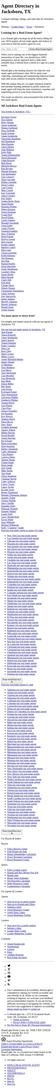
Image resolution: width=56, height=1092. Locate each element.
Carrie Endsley (8, 220)
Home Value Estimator (18, 878)
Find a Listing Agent (17, 870)
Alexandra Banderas (10, 138)
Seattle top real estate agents (20, 590)
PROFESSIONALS (16, 1067)
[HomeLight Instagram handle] (9, 973)
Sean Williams (8, 522)
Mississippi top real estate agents (22, 755)
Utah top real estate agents (19, 809)
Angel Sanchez (8, 438)
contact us (35, 1009)
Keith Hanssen (8, 255)
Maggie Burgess (9, 171)
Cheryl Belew (7, 147)
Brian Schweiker (9, 443)
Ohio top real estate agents (19, 785)
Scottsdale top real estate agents (22, 598)
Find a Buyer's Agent (17, 849)
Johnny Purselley (9, 411)
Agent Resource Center (18, 910)
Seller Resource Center (18, 883)
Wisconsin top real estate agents (22, 823)
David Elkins (7, 217)
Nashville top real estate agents (21, 565)
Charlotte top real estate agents (21, 560)
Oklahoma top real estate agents (22, 787)
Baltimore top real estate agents (21, 630)
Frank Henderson (9, 269)
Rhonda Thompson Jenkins (14, 495)
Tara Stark (6, 473)
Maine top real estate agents (20, 741)
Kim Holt (5, 282)
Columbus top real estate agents (22, 584)
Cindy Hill (6, 280)
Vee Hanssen (7, 258)
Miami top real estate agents (20, 600)
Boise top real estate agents (20, 668)
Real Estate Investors (17, 957)
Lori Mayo (6, 370)
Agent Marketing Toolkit (19, 915)
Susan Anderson (9, 125)
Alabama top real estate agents (21, 690)
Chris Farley (7, 225)
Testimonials (13, 946)
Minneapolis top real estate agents (23, 658)
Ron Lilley (6, 351)
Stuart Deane (7, 204)
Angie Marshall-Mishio (12, 359)
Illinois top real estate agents (20, 725)
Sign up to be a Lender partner (21, 925)
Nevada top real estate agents (20, 766)
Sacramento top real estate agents (22, 622)
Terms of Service (21, 1019)
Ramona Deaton (9, 206)
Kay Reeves (7, 416)
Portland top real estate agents (21, 587)
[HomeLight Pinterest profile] (9, 981)
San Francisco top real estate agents (23, 579)
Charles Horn (7, 285)
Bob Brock (6, 163)
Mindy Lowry (7, 356)
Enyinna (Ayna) (8, 117)
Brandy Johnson (9, 304)
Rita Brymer (7, 168)
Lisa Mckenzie (8, 378)
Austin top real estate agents (20, 557)
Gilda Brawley (8, 160)
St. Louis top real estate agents (21, 644)
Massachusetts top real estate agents (24, 747)
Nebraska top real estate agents (21, 763)
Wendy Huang (8, 288)
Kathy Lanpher (8, 345)
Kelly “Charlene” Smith (12, 527)
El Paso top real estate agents (20, 617)
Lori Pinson (6, 405)
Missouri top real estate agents (21, 757)
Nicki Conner (7, 185)
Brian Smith (7, 465)
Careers (10, 949)
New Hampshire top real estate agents (25, 768)
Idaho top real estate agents (20, 722)
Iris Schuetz (6, 441)
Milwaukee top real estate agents (22, 633)
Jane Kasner (7, 332)
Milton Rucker (8, 432)
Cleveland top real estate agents (22, 647)
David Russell (7, 435)
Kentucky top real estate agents (21, 736)
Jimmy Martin (7, 362)
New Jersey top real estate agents (22, 771)
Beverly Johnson (9, 301)
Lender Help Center (16, 931)
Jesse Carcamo (8, 179)
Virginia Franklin (9, 231)
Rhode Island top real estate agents (23, 795)
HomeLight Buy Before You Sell (22, 872)
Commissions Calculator (18, 886)
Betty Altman (7, 122)
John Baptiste (7, 144)
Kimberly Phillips (9, 400)
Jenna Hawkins (8, 266)
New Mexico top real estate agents (23, 774)
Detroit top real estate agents (20, 660)
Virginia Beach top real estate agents (24, 639)
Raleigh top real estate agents (20, 609)
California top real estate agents (22, 700)
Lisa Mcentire (7, 375)
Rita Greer (6, 250)
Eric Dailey (6, 198)
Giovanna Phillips (9, 397)
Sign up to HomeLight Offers (21, 904)
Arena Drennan (8, 212)
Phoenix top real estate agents (21, 552)
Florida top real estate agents (20, 714)
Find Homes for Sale (17, 851)
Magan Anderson (9, 128)
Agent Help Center (16, 912)
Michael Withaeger (10, 525)
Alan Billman (7, 149)
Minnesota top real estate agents (22, 752)
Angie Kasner (7, 310)
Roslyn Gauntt (8, 239)
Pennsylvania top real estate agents (23, 793)
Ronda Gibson (8, 244)
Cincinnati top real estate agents (22, 649)
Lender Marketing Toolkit (19, 933)
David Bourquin (9, 157)
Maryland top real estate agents (21, 744)
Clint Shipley (7, 454)
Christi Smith (7, 462)
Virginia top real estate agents (21, 814)
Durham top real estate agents (21, 674)
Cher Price (6, 408)
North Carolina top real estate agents (24, 779)
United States (17, 27)
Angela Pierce (7, 403)
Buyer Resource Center (18, 859)
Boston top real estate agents (20, 628)
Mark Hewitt (7, 277)
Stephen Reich (8, 419)
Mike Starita (7, 470)
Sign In (10, 1081)
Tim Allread (6, 119)
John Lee (5, 348)
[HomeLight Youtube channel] (9, 977)
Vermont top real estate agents (21, 812)
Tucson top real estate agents (20, 620)
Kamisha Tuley (8, 506)
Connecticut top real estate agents (23, 706)
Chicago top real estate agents (21, 541)
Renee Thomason (9, 492)
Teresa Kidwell (8, 335)
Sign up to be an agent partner (21, 901)
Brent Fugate (7, 236)
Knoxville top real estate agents (22, 666)
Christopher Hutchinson (12, 291)
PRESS (10, 1076)
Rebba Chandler (9, 182)
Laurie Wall (6, 514)
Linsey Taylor (7, 484)
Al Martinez (7, 364)
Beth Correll (7, 190)
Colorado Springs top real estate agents (25, 592)
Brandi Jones (7, 307)
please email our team (17, 1009)
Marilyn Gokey (8, 247)
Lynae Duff (6, 215)
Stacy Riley (6, 424)
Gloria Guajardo (9, 253)
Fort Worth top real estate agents (22, 595)
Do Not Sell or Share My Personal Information (29, 1025)
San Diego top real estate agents (22, 549)
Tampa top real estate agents (20, 606)
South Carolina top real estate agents (24, 798)
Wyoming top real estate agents (21, 825)
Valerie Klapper (8, 343)
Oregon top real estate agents (20, 790)
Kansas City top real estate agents (23, 625)
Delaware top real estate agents (21, 709)
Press (9, 952)
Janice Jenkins (8, 299)
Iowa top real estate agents (19, 730)
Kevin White (7, 519)
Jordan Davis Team (10, 201)
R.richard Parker (9, 392)
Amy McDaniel (8, 373)
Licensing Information (11, 1049)
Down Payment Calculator (19, 857)
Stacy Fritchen (8, 234)
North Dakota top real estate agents (23, 782)
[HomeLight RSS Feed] (8, 985)
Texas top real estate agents (20, 806)
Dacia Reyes (7, 422)
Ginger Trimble (8, 500)
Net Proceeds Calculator (18, 881)
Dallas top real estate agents (20, 554)
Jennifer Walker (8, 511)
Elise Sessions (7, 446)
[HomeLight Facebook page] (9, 970)
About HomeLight (16, 944)
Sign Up (11, 1084)
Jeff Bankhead (8, 141)
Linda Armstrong (9, 136)
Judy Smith (6, 468)
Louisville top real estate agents (22, 636)
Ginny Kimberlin (9, 337)
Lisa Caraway (7, 176)
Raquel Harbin (8, 263)
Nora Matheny (8, 367)
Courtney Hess (8, 272)
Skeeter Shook (8, 460)
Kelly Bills (6, 152)
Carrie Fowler (7, 228)
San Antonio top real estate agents (23, 546)
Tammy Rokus (8, 430)
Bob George (7, 242)
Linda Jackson (8, 293)
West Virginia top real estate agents (23, 820)
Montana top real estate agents (21, 760)
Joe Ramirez (7, 413)
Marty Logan (7, 354)
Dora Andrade (8, 130)
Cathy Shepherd (8, 451)
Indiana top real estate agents (20, 728)
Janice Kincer (7, 340)
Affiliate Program (15, 954)
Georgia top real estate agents (21, 717)
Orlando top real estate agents (21, 611)
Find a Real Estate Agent (41, 49)
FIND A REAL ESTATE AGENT (23, 1065)
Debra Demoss (8, 209)
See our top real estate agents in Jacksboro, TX (23, 329)
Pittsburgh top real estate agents (22, 663)
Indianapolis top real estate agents (23, 581)
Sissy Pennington (9, 394)
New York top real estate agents (22, 535)
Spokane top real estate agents (21, 655)
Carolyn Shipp (8, 457)
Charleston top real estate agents (22, 652)
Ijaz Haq (5, 261)
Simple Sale (12, 875)
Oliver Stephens (8, 476)
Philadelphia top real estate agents (23, 568)
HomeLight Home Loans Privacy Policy (20, 1046)
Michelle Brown (9, 166)
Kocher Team (7, 489)
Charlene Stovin (8, 479)
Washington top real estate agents (22, 614)
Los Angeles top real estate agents (23, 538)
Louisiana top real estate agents (21, 738)
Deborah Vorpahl (9, 508)
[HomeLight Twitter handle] (9, 966)
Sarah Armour (7, 133)
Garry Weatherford (10, 517)
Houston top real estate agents (21, 543)
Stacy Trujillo (7, 503)
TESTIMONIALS (16, 1073)
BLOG (10, 1078)
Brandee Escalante (10, 223)
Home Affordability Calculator (21, 854)
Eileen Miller (7, 384)
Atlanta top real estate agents (20, 576)
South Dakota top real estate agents (23, 801)
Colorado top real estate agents (21, 703)
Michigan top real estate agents (21, 749)
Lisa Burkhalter (8, 174)
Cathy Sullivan (8, 481)
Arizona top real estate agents (21, 695)
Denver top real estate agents (20, 573)
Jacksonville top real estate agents (23, 571)
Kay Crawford (8, 193)
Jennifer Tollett (8, 498)
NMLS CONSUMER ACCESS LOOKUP (21, 1044)
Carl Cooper (7, 187)
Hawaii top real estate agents (20, 719)
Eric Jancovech (8, 296)
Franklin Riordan (9, 427)
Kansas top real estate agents (20, 733)
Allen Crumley (8, 195)
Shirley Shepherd (9, 449)
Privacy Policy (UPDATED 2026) (29, 1022)
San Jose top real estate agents (21, 641)
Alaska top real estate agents (20, 692)
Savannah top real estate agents (21, 671)
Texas (29, 27)
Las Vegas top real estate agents (22, 562)
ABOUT (11, 1070)
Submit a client (14, 907)
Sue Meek (6, 381)
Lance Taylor (7, 487)
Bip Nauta (6, 386)
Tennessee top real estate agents (22, 804)
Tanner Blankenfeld (10, 155)
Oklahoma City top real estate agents (24, 603)
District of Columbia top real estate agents (26, 711)
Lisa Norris (6, 389)
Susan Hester (7, 274)
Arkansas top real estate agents (21, 698)
